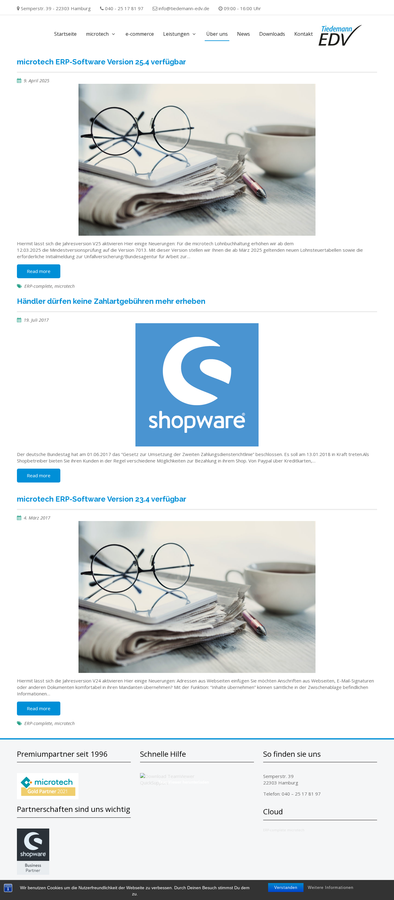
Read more (38, 271)
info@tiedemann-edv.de (184, 8)
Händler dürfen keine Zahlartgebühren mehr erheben (111, 301)
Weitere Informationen (330, 887)
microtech (97, 34)
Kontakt (303, 34)
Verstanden (285, 887)
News (243, 34)
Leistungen (176, 34)
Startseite (65, 34)
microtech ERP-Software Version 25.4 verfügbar (101, 61)
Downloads (272, 34)
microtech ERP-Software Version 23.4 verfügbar (101, 499)
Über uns (217, 34)
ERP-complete (38, 286)
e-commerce (140, 34)
